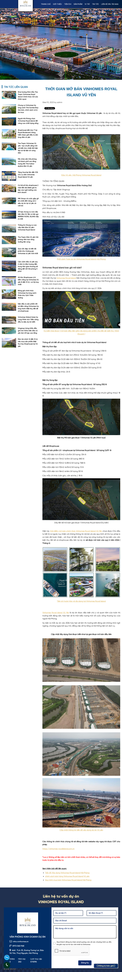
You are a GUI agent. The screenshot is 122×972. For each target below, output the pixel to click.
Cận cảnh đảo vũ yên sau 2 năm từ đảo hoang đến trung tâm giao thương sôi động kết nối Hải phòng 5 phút (28, 266)
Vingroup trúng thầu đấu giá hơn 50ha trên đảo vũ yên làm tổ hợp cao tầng (28, 331)
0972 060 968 (18, 946)
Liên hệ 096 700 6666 (109, 4)
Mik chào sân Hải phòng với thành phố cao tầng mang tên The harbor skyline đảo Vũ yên (27, 162)
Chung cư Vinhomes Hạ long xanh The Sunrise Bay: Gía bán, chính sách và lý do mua (28, 109)
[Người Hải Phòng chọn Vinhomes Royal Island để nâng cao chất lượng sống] (9, 121)
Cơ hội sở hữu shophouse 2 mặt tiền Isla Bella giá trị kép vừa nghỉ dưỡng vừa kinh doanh (28, 189)
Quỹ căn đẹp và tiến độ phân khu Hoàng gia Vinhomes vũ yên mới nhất (28, 251)
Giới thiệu (57, 4)
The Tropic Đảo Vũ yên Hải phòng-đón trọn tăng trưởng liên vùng (28, 239)
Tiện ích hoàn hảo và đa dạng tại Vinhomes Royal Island (81, 601)
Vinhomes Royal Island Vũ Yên (55, 613)
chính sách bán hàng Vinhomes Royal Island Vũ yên (67, 876)
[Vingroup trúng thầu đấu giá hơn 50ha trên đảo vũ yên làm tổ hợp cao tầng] (9, 330)
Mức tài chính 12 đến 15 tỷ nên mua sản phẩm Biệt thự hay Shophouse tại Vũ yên (28, 342)
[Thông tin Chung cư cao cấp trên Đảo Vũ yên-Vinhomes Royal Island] (9, 228)
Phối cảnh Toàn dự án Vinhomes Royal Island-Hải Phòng (81, 259)
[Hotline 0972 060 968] (7, 965)
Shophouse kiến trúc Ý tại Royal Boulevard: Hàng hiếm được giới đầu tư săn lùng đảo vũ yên (28, 133)
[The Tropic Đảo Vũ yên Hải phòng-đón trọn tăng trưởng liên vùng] (9, 240)
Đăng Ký (85, 963)
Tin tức (95, 4)
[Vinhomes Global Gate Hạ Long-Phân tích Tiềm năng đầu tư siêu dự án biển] (9, 320)
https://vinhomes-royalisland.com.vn (58, 849)
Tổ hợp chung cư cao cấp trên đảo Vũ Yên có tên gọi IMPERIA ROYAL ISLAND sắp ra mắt (28, 215)
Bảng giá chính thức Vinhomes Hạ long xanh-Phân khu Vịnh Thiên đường (27, 294)
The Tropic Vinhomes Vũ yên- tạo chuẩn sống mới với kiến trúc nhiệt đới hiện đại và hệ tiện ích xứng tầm (28, 148)
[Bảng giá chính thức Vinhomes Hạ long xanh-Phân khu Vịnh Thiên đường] (9, 294)
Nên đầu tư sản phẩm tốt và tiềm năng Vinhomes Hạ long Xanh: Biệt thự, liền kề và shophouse (28, 307)
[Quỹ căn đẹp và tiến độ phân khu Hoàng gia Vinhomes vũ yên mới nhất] (9, 252)
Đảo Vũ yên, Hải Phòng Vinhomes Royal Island (81, 175)
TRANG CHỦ (46, 4)
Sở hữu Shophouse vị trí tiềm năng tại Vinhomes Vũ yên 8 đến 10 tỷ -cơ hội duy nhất (28, 281)
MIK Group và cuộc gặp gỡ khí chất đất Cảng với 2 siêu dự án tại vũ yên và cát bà (28, 202)
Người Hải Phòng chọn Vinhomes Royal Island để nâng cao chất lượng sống (28, 121)
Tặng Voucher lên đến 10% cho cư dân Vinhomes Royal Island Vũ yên (28, 175)
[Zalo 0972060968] (7, 957)
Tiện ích (67, 4)
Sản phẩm (78, 4)
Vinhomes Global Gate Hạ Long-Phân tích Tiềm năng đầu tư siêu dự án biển (28, 319)
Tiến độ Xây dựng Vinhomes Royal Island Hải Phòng (67, 873)
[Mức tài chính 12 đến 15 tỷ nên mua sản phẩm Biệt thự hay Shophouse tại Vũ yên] (9, 343)
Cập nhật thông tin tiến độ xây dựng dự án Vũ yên (81, 830)
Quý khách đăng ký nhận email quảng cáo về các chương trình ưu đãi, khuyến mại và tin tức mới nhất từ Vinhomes (84, 943)
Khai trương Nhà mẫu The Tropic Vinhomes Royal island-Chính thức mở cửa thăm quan (28, 95)
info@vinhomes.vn (20, 942)
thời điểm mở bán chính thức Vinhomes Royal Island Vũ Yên (76, 531)
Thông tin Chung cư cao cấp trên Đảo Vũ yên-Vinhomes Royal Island (27, 227)
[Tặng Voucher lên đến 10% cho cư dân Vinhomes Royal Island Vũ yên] (9, 176)
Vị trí (87, 4)
